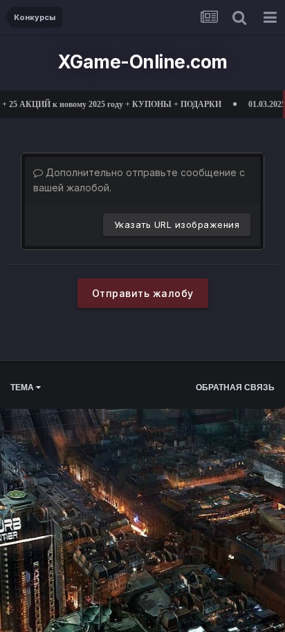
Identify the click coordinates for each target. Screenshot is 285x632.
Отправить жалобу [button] (143, 293)
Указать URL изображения (177, 224)
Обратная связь (235, 387)
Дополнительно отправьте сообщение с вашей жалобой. (139, 179)
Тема (23, 387)
